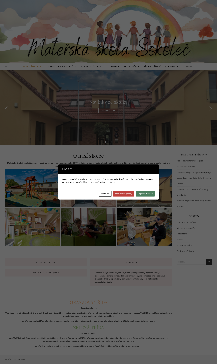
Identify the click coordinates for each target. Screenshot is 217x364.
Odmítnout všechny (123, 193)
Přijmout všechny (145, 193)
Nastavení (105, 193)
